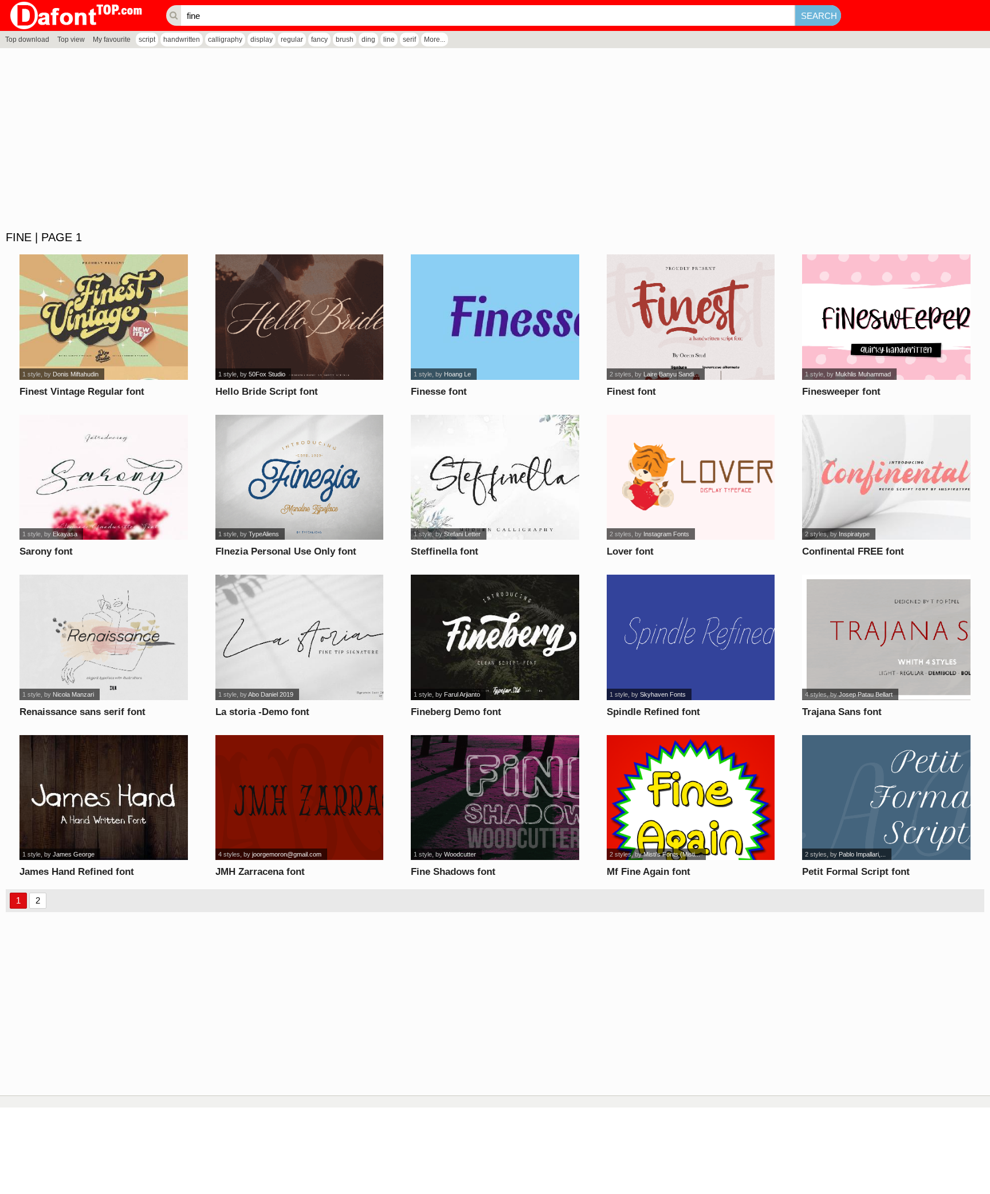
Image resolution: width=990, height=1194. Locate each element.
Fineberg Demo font (456, 711)
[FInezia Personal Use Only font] (299, 477)
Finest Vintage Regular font (81, 391)
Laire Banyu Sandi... (671, 374)
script (147, 40)
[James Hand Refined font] (103, 798)
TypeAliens (264, 534)
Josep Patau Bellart (866, 694)
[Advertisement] (344, 140)
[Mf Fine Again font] (691, 798)
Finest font (631, 391)
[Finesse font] (495, 317)
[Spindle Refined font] (691, 637)
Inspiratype (854, 534)
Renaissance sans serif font (82, 711)
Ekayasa (65, 534)
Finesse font (439, 391)
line (389, 40)
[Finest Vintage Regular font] (103, 317)
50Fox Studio (267, 374)
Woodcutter (460, 854)
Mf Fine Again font (648, 871)
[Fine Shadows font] (495, 798)
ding (368, 40)
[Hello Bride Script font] (299, 317)
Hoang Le (457, 374)
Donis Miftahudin (76, 374)
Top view (71, 40)
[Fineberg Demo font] (495, 637)
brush (344, 40)
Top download (27, 40)
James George (74, 854)
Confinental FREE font (853, 551)
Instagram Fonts (666, 534)
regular (292, 40)
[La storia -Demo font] (299, 637)
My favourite (112, 40)
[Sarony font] (103, 477)
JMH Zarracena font (260, 871)
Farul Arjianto (462, 694)
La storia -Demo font (262, 711)
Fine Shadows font (453, 871)
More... (434, 40)
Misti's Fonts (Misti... (671, 854)
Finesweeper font (841, 391)
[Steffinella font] (495, 477)
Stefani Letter (462, 534)
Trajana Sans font (842, 711)
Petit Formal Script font (856, 871)
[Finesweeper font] (886, 317)
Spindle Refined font (653, 711)
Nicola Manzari (73, 694)
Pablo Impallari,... (862, 854)
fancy (319, 40)
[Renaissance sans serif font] (103, 637)
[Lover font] (691, 477)
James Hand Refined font (76, 871)
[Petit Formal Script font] (886, 798)
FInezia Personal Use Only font (285, 551)
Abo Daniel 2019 (270, 694)
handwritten (181, 40)
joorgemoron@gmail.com (286, 854)
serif (409, 40)
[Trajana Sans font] (886, 637)
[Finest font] (691, 317)
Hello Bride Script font (266, 391)
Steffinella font (444, 551)
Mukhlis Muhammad (863, 374)
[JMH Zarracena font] (299, 798)
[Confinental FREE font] (886, 477)
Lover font (630, 551)
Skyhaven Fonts (663, 694)
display (261, 40)
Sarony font (46, 551)
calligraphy (225, 40)
